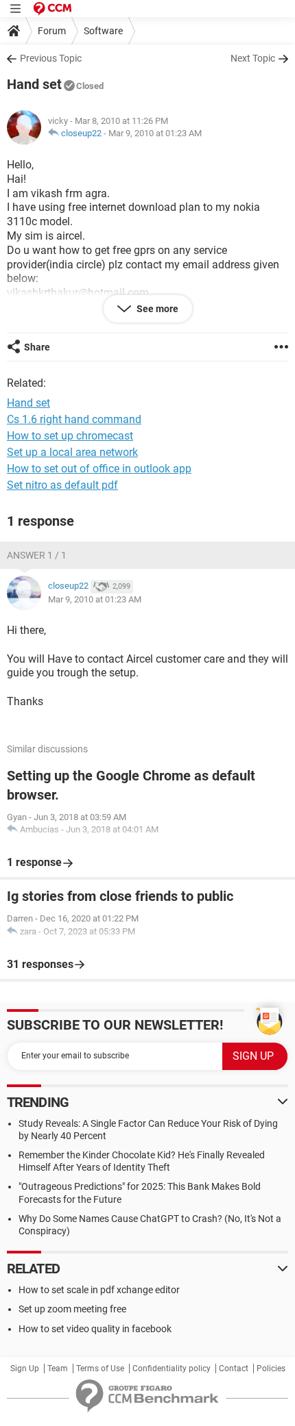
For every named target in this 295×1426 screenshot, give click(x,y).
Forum (52, 30)
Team (57, 1368)
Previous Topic (51, 58)
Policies (271, 1368)
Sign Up (24, 1368)
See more (156, 308)
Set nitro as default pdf (62, 485)
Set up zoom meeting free (72, 1308)
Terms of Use (100, 1368)
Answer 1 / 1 (37, 555)
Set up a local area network (72, 452)
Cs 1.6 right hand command (74, 419)
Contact (233, 1368)
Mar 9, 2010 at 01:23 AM (155, 133)
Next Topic (253, 58)
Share (37, 347)
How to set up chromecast (70, 435)
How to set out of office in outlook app (99, 468)
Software (103, 30)
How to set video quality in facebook (95, 1328)
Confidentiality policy (171, 1368)
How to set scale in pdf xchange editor (99, 1289)
